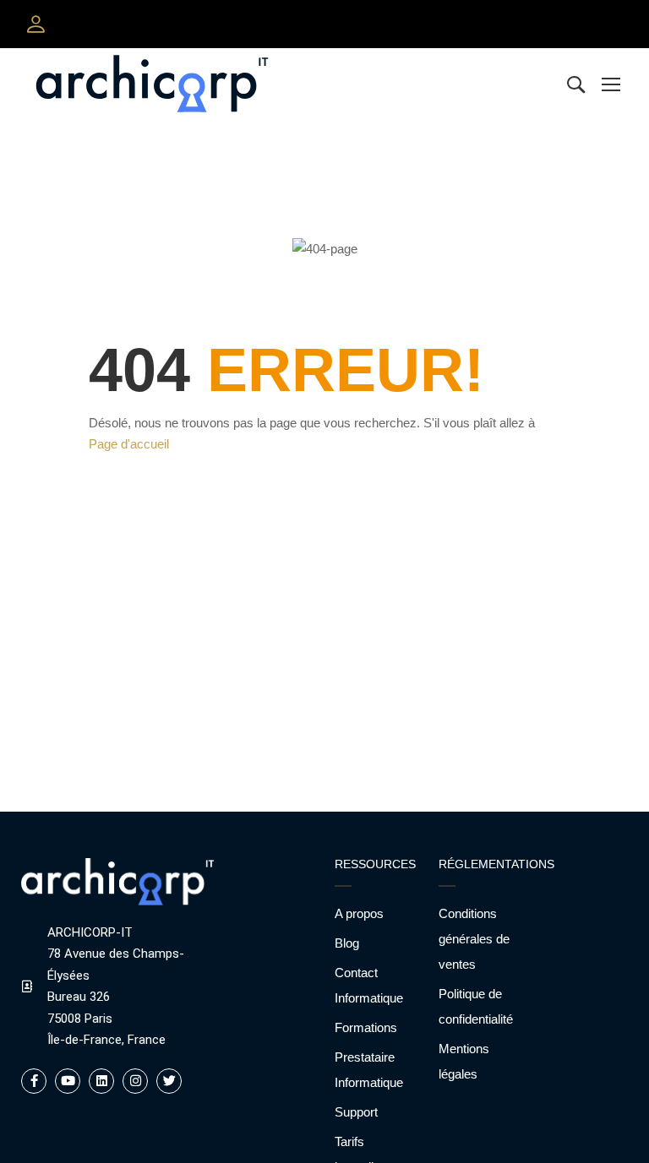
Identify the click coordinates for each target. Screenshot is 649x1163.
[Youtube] (67, 1081)
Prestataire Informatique (369, 1070)
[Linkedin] (101, 1081)
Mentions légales (464, 1061)
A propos (359, 913)
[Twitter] (169, 1081)
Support (356, 1112)
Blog (347, 943)
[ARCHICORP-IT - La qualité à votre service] (152, 83)
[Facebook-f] (33, 1081)
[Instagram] (135, 1081)
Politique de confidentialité (476, 1006)
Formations (366, 1027)
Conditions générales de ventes (474, 938)
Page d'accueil (129, 444)
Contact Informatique (369, 985)
